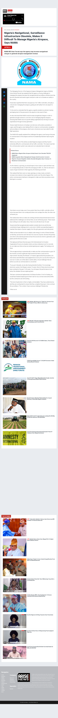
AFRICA (7, 47)
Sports (2, 684)
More (2, 691)
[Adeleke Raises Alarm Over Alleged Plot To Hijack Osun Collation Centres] (14, 538)
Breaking (3, 676)
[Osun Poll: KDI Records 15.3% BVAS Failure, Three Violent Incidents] (14, 340)
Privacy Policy (12, 682)
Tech (2, 686)
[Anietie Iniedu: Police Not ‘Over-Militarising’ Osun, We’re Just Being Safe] (14, 578)
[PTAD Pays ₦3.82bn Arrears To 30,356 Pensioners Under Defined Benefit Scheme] (14, 360)
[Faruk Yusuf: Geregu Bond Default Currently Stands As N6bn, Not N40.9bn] (14, 646)
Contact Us (12, 680)
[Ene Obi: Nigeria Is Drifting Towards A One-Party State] (14, 614)
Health (2, 687)
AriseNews (16, 29)
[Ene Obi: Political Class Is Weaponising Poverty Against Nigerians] (14, 630)
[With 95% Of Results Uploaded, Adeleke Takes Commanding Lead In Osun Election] (14, 320)
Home (2, 674)
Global (2, 677)
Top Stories (6, 516)
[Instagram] (11, 292)
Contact (3, 690)
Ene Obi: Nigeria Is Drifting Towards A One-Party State (40, 614)
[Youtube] (12, 292)
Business (3, 680)
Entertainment (4, 683)
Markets (11, 688)
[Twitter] (10, 292)
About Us (12, 677)
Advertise (12, 679)
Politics (2, 682)
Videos (2, 689)
